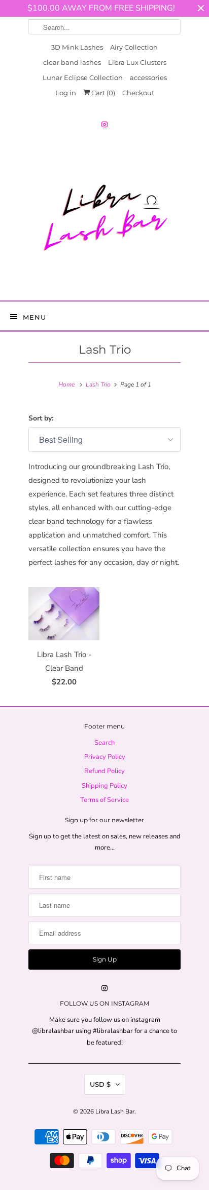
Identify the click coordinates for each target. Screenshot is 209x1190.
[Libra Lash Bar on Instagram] (104, 124)
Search (104, 742)
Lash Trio (105, 349)
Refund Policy (104, 771)
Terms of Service (104, 799)
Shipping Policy (104, 785)
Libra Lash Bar (114, 1111)
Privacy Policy (104, 756)
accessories (148, 77)
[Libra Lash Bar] (104, 217)
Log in (65, 93)
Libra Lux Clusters (137, 62)
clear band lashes (72, 62)
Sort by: (40, 418)
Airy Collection (134, 47)
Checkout (138, 93)
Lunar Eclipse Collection (83, 77)
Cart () (102, 93)
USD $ (100, 1084)
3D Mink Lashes (77, 47)
